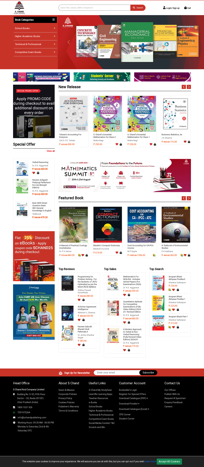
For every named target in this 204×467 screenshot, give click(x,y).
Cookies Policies (66, 402)
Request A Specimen (175, 398)
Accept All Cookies (169, 461)
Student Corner (127, 418)
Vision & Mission (66, 390)
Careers (168, 406)
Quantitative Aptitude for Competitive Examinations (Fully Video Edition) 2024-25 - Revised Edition (132, 306)
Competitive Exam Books (28, 52)
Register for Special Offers (132, 394)
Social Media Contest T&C (102, 423)
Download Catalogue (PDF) (132, 398)
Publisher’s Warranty (68, 406)
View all (51, 151)
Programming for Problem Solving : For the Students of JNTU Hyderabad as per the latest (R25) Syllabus (87, 281)
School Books (22, 28)
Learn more (150, 461)
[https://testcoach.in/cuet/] (34, 311)
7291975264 (23, 412)
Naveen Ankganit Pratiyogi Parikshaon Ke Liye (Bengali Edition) (41, 184)
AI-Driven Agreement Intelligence (87, 307)
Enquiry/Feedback (173, 402)
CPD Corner (125, 414)
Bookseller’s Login (128, 390)
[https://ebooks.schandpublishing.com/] (34, 255)
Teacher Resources (98, 398)
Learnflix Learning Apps (100, 394)
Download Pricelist (128, 403)
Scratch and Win (97, 427)
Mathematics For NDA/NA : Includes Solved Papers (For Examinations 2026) (132, 280)
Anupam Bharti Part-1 (178, 316)
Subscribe (148, 372)
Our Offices (170, 390)
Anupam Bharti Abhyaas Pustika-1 (177, 297)
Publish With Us (172, 394)
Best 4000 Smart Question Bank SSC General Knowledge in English (41, 207)
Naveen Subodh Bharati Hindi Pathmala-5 (85, 329)
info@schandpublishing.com (32, 417)
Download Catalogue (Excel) (133, 409)
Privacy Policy (65, 398)
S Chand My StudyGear (100, 390)
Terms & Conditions (68, 410)
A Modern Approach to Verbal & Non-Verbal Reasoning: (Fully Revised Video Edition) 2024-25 (132, 334)
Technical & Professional (28, 44)
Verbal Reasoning (40, 162)
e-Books (93, 402)
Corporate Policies (67, 394)
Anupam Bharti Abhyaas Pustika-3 (177, 277)
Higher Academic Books (27, 36)
